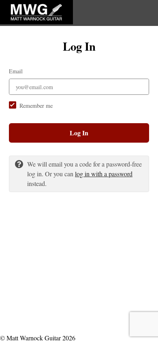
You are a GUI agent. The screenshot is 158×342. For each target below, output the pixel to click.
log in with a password (103, 173)
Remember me (36, 105)
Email (16, 71)
